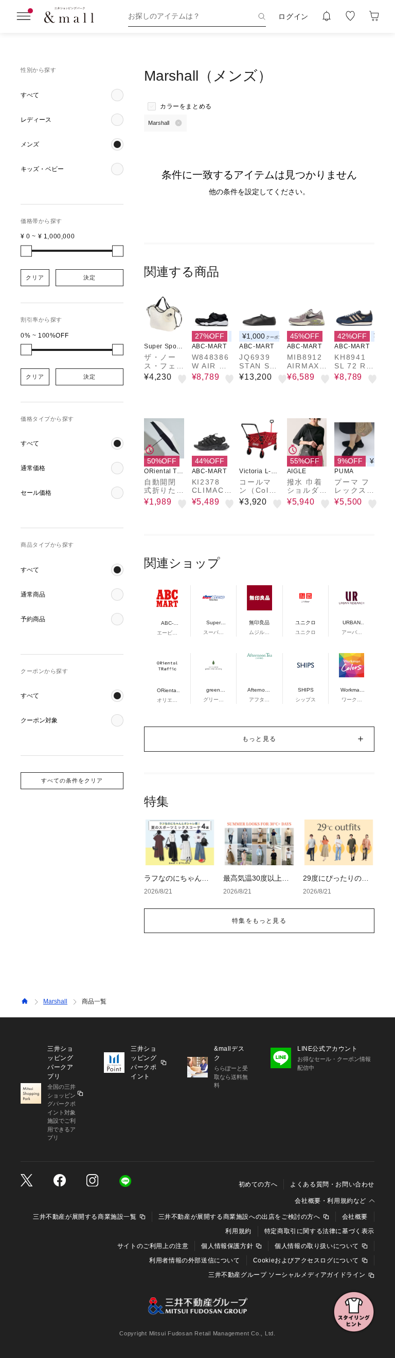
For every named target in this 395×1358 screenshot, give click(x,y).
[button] (72, 95)
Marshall (55, 1001)
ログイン (293, 16)
